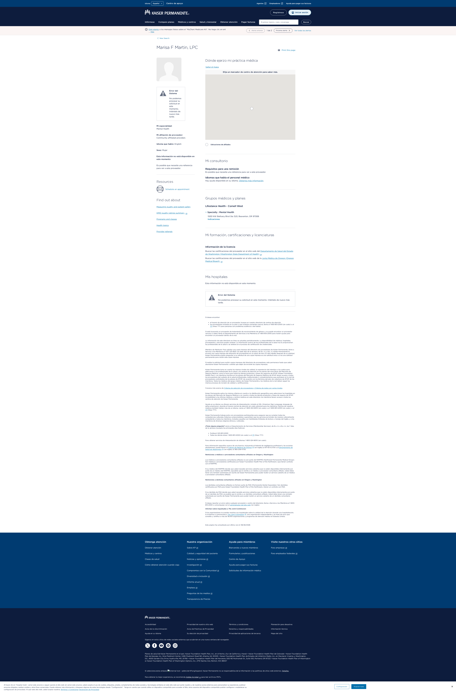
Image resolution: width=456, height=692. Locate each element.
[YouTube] (161, 645)
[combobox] (278, 22)
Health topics (163, 225)
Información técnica (279, 629)
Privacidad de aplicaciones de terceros (245, 633)
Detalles (285, 671)
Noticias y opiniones (196, 559)
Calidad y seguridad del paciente (202, 553)
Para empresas (278, 548)
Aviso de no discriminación (156, 629)
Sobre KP (191, 548)
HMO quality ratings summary (171, 213)
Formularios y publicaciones (242, 553)
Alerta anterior (257, 30)
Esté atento (154, 29)
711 (211, 326)
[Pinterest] (168, 645)
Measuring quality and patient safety (173, 207)
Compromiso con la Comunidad (202, 570)
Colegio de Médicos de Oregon (240, 447)
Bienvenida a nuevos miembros (243, 548)
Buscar (306, 22)
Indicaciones (214, 219)
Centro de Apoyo (237, 559)
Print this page (288, 50)
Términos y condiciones (238, 624)
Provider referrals (164, 231)
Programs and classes (167, 219)
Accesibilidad (150, 624)
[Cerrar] (452, 686)
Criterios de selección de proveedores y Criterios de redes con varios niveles (253, 388)
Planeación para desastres (281, 624)
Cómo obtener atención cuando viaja (162, 565)
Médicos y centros (187, 22)
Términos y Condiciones (69, 689)
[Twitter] (147, 645)
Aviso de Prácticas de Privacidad (200, 629)
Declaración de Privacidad (89, 689)
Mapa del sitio (276, 633)
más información (255, 181)
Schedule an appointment (177, 189)
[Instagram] (174, 645)
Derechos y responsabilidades (241, 629)
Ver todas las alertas (302, 30)
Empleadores (274, 3)
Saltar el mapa (212, 67)
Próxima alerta (281, 30)
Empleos (191, 588)
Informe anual (193, 582)
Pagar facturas (248, 22)
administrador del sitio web (240, 505)
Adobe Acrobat (192, 677)
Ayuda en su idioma (153, 633)
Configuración (341, 686)
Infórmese (150, 22)
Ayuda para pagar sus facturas (298, 3)
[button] (251, 108)
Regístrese (278, 12)
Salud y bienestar (208, 22)
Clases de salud (152, 559)
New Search (164, 38)
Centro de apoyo (174, 3)
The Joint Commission (236, 514)
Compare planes (166, 22)
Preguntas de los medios (198, 593)
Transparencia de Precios (198, 599)
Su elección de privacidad (197, 633)
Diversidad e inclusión (197, 576)
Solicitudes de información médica (245, 570)
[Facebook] (154, 645)
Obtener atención (229, 22)
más (152, 32)
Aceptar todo (359, 686)
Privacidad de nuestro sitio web (200, 624)
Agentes (260, 3)
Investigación (193, 565)
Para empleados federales (283, 553)
